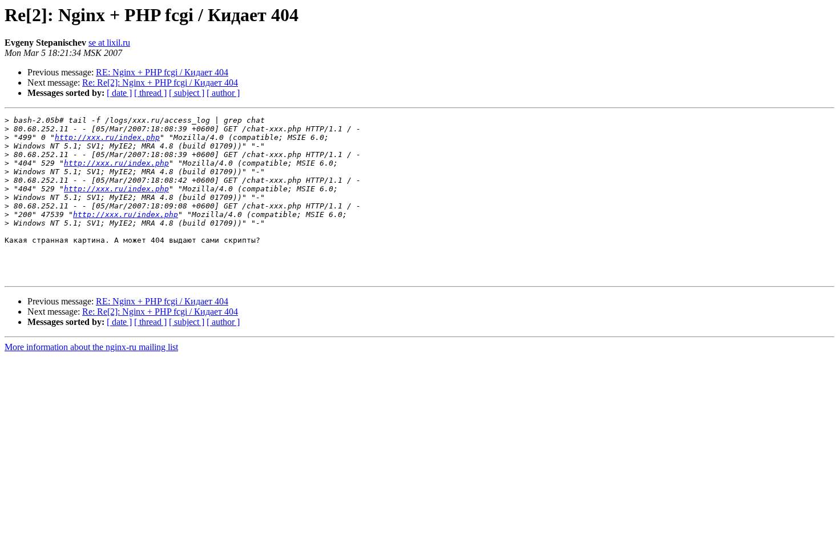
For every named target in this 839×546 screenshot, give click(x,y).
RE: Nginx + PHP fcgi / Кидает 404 (162, 72)
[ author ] (223, 93)
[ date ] (119, 93)
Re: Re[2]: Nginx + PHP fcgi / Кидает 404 (160, 82)
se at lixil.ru (109, 42)
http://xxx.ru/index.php (107, 137)
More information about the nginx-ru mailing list (91, 347)
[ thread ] (150, 93)
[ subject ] (186, 93)
